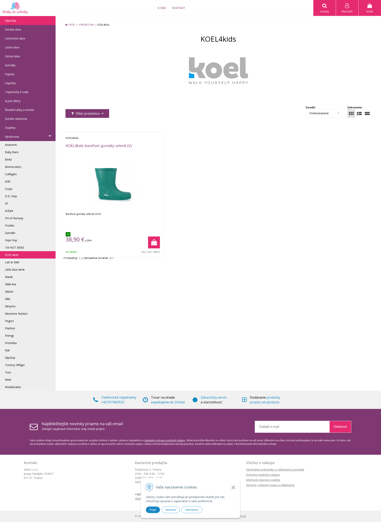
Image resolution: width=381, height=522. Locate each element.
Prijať (153, 509)
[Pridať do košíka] (154, 242)
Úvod (71, 24)
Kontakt (178, 8)
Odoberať (340, 426)
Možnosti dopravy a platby (263, 480)
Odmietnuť (191, 509)
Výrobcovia (86, 24)
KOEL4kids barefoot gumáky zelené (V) (99, 145)
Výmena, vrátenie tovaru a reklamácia (270, 485)
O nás (161, 8)
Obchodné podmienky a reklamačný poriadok (275, 469)
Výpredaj (10, 20)
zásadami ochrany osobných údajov (164, 440)
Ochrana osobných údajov (263, 475)
